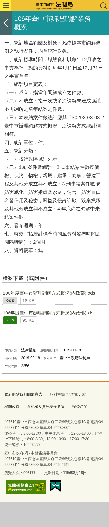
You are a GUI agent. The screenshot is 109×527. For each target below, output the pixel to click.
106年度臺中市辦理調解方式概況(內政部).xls (48, 312)
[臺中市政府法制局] (54, 5)
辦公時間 (79, 406)
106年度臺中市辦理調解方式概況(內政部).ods (49, 293)
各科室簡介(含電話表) (68, 394)
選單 (5, 5)
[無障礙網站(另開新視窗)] (26, 487)
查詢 (103, 5)
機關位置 (12, 406)
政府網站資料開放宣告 (23, 394)
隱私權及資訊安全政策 (46, 406)
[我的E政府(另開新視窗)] (55, 486)
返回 (6, 23)
